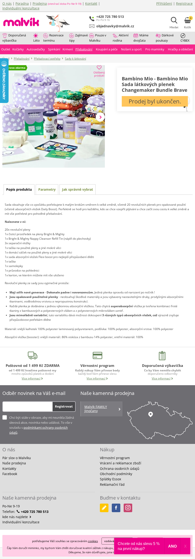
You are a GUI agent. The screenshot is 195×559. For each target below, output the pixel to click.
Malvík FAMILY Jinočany (95, 408)
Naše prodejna (14, 463)
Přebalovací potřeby (47, 59)
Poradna (22, 3)
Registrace (184, 3)
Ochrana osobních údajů (119, 468)
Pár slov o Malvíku (16, 458)
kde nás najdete (15, 517)
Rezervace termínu (53, 38)
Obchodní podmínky (116, 474)
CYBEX (185, 40)
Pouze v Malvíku (97, 38)
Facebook (9, 474)
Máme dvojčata (140, 38)
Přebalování (21, 59)
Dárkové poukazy (165, 38)
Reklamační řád (112, 484)
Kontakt (91, 3)
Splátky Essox (110, 479)
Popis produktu (19, 189)
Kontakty (9, 468)
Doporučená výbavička (14, 38)
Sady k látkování (75, 59)
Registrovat (64, 406)
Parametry (47, 189)
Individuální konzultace (20, 8)
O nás (7, 3)
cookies (93, 541)
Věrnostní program (115, 458)
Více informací (31, 378)
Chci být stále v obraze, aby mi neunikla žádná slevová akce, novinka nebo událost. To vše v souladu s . (41, 425)
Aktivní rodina (120, 38)
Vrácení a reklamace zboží (120, 463)
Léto (36, 40)
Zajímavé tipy (78, 38)
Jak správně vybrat (77, 189)
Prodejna (40, 3)
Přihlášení (164, 3)
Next (100, 117)
